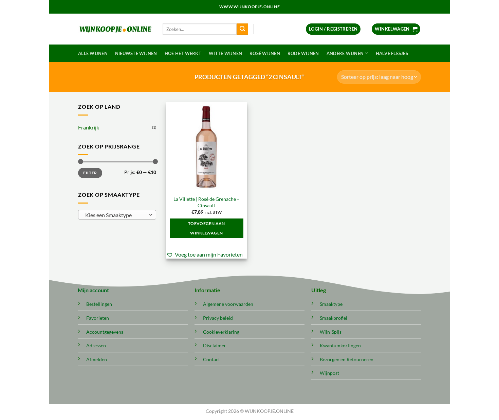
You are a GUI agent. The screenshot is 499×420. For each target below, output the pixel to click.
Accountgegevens (104, 332)
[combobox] (117, 215)
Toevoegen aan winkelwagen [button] (206, 228)
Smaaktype (331, 304)
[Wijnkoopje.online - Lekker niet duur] (115, 29)
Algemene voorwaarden (228, 304)
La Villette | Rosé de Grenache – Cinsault (206, 202)
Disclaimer (214, 345)
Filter (90, 172)
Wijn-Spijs (330, 332)
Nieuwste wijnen (136, 53)
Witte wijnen (225, 53)
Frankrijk (88, 127)
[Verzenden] (242, 29)
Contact (211, 359)
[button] (333, 29)
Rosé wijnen (265, 53)
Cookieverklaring (221, 332)
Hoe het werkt (183, 53)
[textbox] (115, 215)
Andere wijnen (345, 53)
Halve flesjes (392, 53)
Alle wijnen (93, 53)
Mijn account (93, 290)
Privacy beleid (218, 318)
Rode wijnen (303, 53)
